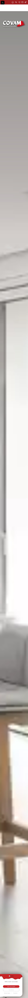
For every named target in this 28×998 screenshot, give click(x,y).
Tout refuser (11, 989)
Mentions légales (7, 993)
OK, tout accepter (11, 986)
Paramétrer (15, 993)
